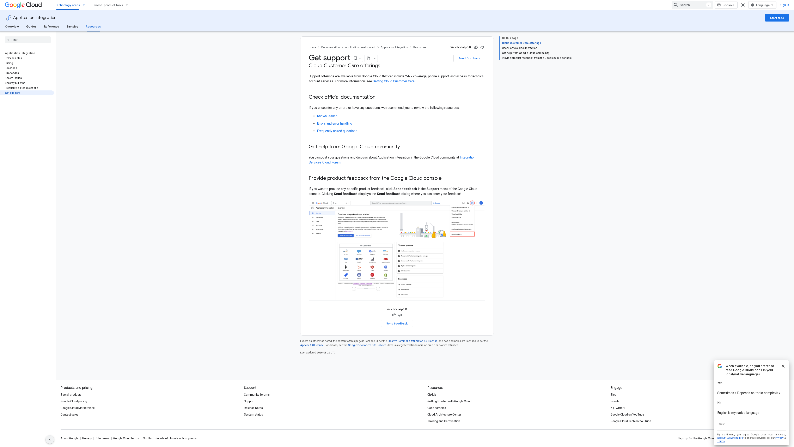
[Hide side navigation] (50, 439)
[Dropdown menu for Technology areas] (85, 5)
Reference (51, 26)
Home (312, 47)
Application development (360, 47)
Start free (777, 18)
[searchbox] (28, 39)
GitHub (431, 394)
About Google (69, 438)
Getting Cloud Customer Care (394, 81)
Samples (72, 26)
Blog (613, 394)
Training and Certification (443, 421)
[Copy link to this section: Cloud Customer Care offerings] (384, 66)
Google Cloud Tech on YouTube (631, 421)
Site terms (102, 438)
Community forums (257, 394)
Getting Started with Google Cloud (449, 401)
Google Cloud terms (126, 438)
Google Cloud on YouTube (627, 414)
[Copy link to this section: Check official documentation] (379, 97)
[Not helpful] (482, 47)
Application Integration (34, 17)
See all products (71, 394)
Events (615, 401)
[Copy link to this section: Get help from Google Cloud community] (405, 147)
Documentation (330, 47)
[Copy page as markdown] (368, 58)
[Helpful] (476, 47)
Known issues (327, 116)
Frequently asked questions (337, 131)
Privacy (87, 438)
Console (728, 5)
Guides (31, 26)
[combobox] (692, 5)
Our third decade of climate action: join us (170, 438)
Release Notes (253, 408)
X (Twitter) (618, 408)
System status (253, 414)
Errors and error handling (334, 123)
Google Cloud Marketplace (78, 408)
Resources (93, 26)
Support (249, 401)
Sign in (784, 5)
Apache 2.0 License (312, 345)
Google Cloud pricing (74, 401)
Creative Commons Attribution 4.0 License (412, 340)
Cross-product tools (108, 5)
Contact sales (69, 414)
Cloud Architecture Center (444, 414)
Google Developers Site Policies (367, 345)
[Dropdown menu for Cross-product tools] (128, 5)
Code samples (436, 408)
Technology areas (67, 5)
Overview (12, 26)
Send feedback (469, 58)
